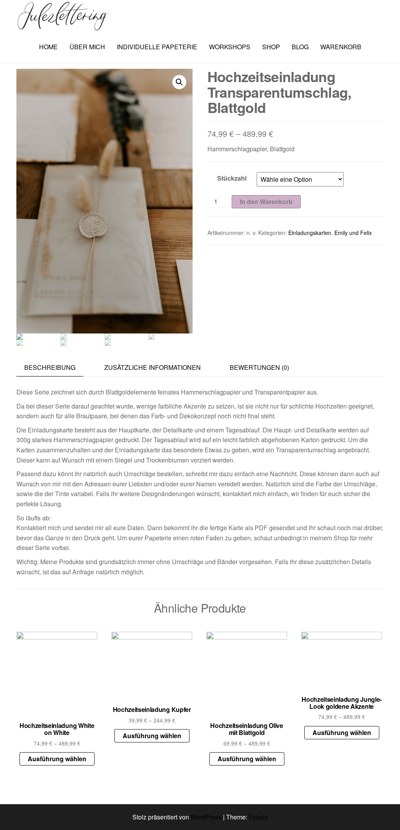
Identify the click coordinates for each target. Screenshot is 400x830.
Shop (271, 46)
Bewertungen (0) (259, 367)
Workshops (229, 46)
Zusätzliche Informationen (152, 367)
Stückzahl (231, 178)
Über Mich (87, 46)
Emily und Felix (353, 233)
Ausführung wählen (57, 758)
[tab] (55, 368)
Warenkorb (340, 46)
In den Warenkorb (266, 201)
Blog (300, 46)
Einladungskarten (309, 233)
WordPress (206, 816)
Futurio (258, 816)
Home (48, 46)
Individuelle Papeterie (157, 46)
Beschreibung (49, 367)
